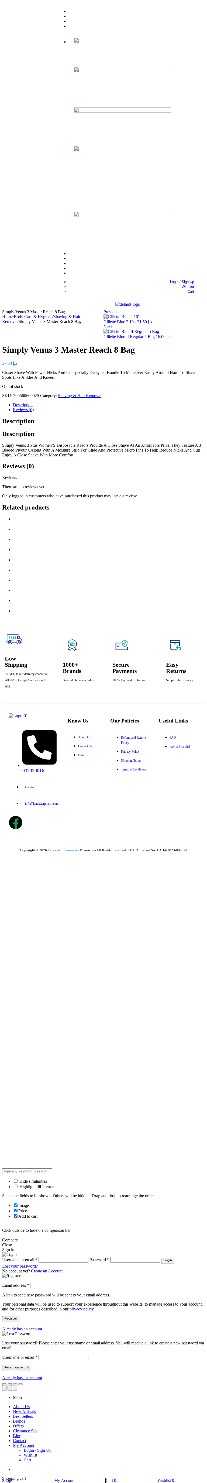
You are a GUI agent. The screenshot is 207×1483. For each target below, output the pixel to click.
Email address (15, 1285)
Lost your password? (20, 1266)
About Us (21, 1406)
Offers (18, 1426)
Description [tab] (18, 421)
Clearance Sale (25, 1431)
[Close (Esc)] (4, 1384)
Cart (27, 1460)
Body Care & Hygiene (33, 316)
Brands (19, 1421)
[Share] (10, 1384)
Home (7, 316)
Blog (17, 1435)
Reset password (16, 1368)
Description (23, 404)
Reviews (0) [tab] (18, 466)
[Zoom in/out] (20, 1384)
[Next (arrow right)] (15, 1388)
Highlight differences (36, 1186)
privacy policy (82, 1309)
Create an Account (47, 1271)
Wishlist (30, 1455)
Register (10, 1319)
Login (167, 1260)
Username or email (19, 1357)
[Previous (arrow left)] (4, 1388)
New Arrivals (24, 1411)
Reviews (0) (23, 409)
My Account (23, 1445)
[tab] (109, 404)
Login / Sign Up (37, 1450)
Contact (19, 1440)
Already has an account (22, 1329)
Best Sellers (23, 1416)
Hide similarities (32, 1181)
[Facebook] (15, 822)
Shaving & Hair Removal (79, 395)
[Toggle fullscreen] (15, 1384)
